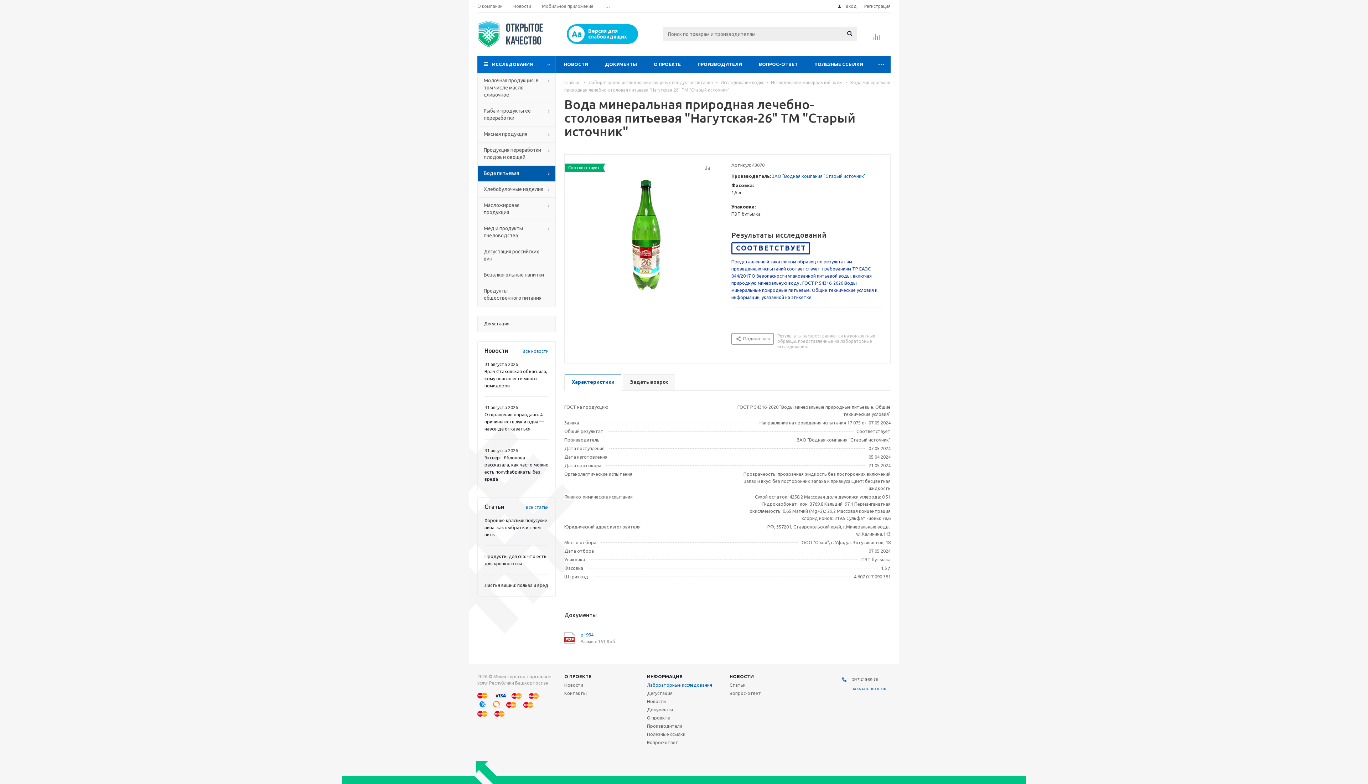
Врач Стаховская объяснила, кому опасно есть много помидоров (515, 378)
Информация (665, 676)
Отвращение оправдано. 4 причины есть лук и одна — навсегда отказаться (514, 421)
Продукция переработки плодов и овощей (512, 153)
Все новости (536, 351)
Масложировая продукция (501, 208)
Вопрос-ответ (778, 64)
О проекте (667, 64)
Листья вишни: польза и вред (516, 585)
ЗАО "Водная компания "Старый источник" (819, 176)
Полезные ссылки (838, 64)
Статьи (738, 684)
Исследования (512, 64)
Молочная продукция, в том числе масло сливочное (511, 88)
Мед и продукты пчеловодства (503, 232)
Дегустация (660, 693)
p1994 (587, 634)
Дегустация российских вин (511, 255)
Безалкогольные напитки (514, 275)
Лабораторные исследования (679, 684)
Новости (576, 64)
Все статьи (537, 507)
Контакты (575, 693)
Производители (720, 64)
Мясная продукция (505, 134)
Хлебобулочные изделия (513, 189)
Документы (621, 64)
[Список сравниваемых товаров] (876, 39)
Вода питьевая (501, 173)
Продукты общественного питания (513, 294)
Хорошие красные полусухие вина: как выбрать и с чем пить (515, 527)
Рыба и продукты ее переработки (507, 114)
